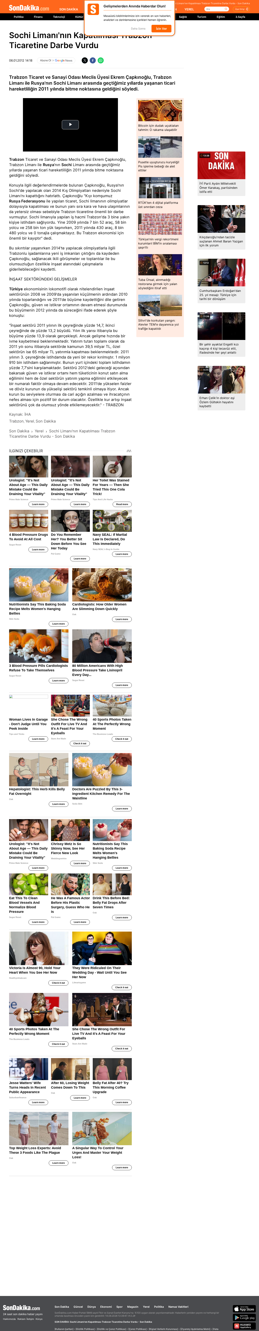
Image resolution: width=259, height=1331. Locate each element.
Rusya (48, 164)
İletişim (30, 1319)
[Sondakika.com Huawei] (244, 1326)
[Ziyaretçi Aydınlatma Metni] (195, 1329)
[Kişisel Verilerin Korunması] (163, 1329)
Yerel (146, 1306)
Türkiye (16, 289)
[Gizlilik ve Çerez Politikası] (111, 1329)
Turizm (201, 16)
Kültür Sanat (83, 16)
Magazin (132, 1306)
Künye (39, 1319)
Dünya (91, 1306)
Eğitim (221, 16)
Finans (38, 16)
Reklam (21, 1319)
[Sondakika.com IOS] (244, 1308)
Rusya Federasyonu (27, 201)
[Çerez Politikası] (137, 1329)
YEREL (189, 9)
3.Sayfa (240, 16)
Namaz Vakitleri (178, 1306)
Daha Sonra (138, 28)
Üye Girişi (240, 9)
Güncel (78, 1306)
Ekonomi (106, 1306)
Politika (19, 16)
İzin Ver (161, 28)
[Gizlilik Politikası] (85, 1329)
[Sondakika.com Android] (244, 1317)
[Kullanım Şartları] (64, 1329)
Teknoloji (59, 16)
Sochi (66, 164)
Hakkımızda (9, 1319)
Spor (119, 1306)
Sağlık (183, 16)
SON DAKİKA (68, 9)
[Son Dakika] (29, 8)
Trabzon (16, 159)
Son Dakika (62, 1306)
